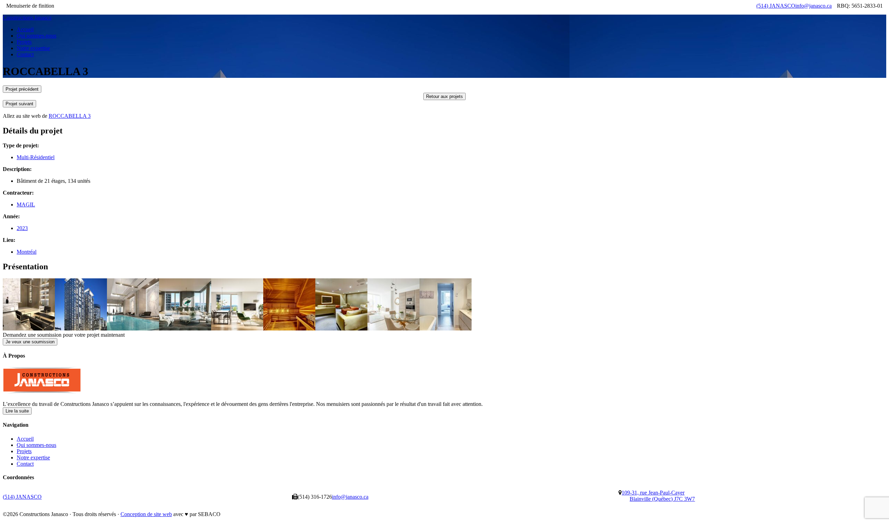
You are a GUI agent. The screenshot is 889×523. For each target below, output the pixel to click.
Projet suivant (19, 103)
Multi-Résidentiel (36, 157)
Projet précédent (22, 89)
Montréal (26, 252)
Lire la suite (17, 411)
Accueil (25, 439)
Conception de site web (146, 514)
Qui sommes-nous (36, 445)
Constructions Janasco (27, 18)
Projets (24, 451)
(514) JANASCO (775, 6)
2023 (22, 228)
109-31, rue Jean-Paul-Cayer (658, 496)
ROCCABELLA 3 (70, 116)
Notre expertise (33, 457)
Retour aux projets (444, 96)
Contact (25, 464)
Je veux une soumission (30, 341)
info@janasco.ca (813, 6)
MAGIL (26, 204)
